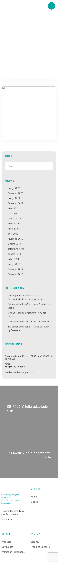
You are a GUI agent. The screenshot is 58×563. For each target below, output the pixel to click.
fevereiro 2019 (15, 238)
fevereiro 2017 (15, 269)
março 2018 (14, 264)
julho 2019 (13, 223)
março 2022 (14, 198)
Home (33, 496)
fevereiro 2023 (15, 193)
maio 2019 (13, 228)
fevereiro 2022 (15, 203)
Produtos (6, 541)
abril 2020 (13, 213)
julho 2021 (13, 208)
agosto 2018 (14, 253)
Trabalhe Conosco (40, 546)
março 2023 (14, 188)
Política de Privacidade (13, 551)
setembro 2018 (16, 248)
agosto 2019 (14, 218)
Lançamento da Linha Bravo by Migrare (29, 321)
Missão (34, 501)
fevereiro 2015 (15, 274)
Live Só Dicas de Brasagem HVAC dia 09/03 (27, 314)
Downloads (7, 546)
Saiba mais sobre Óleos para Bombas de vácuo (29, 306)
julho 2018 (13, 259)
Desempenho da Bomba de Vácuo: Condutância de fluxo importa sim (26, 297)
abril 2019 (13, 233)
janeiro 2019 (14, 243)
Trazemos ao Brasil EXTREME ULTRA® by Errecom (28, 328)
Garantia (35, 541)
